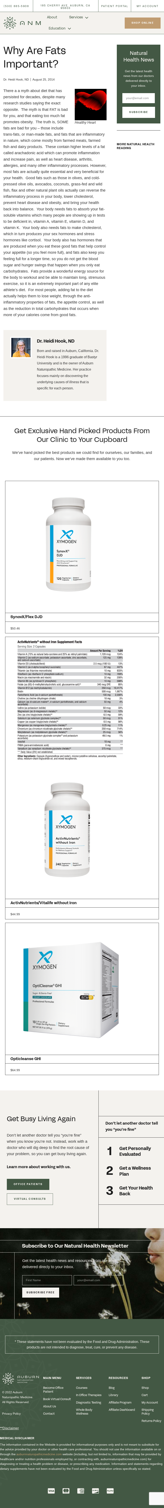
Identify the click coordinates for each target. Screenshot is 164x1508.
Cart (145, 1395)
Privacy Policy (11, 1413)
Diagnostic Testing (88, 1402)
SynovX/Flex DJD (26, 617)
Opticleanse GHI (25, 1059)
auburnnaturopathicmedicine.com (39, 1454)
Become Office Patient (53, 1389)
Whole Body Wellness (84, 1411)
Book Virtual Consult (57, 1399)
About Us (49, 1406)
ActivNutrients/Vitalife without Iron (43, 903)
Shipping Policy (148, 1411)
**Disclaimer (9, 1428)
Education (57, 28)
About (52, 17)
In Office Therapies (88, 1395)
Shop (145, 1387)
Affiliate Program (120, 1402)
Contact (49, 1413)
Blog (112, 1387)
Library (113, 1395)
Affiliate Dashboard (122, 1409)
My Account (150, 1402)
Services (76, 17)
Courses (81, 1387)
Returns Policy (151, 1421)
